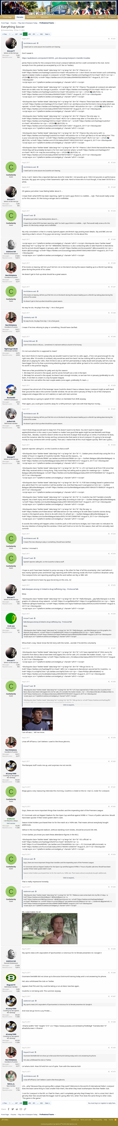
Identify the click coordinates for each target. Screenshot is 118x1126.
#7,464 (113, 887)
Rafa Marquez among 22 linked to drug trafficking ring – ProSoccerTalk (50, 589)
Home (111, 1120)
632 (41, 34)
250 (29, 34)
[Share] (108, 38)
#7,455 (113, 585)
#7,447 (113, 287)
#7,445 (113, 239)
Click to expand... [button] (69, 705)
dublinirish (11, 251)
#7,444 (113, 211)
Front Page (7, 17)
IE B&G (5, 1120)
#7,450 (113, 385)
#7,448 (113, 313)
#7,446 (113, 263)
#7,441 (113, 39)
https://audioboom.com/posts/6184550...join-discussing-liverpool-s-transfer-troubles (56, 58)
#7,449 (113, 337)
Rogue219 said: (29, 1052)
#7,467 (113, 996)
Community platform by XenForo (59, 1124)
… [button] (12, 34)
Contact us (75, 1120)
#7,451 (113, 409)
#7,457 (113, 648)
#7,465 (113, 949)
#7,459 (113, 738)
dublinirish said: (29, 891)
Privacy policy (97, 1120)
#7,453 (113, 534)
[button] (13, 17)
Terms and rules (85, 1120)
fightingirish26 (11, 349)
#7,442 (113, 162)
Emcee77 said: (28, 215)
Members (45, 17)
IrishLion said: (28, 859)
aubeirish (11, 421)
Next (47, 34)
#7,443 (113, 187)
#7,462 (113, 806)
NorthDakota (11, 275)
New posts (1, 20)
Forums (20, 17)
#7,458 (113, 682)
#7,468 (113, 1022)
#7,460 (113, 761)
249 (25, 34)
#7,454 (113, 554)
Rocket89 (11, 397)
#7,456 (113, 614)
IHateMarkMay (8, 30)
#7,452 (113, 445)
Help (105, 1120)
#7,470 (113, 1072)
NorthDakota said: (30, 43)
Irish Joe (11, 626)
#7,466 (113, 973)
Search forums (3, 20)
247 (16, 34)
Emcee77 (11, 51)
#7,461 (113, 787)
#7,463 (113, 854)
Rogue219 (11, 985)
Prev (5, 34)
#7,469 (113, 1048)
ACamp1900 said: (29, 341)
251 (34, 34)
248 (21, 34)
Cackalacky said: (29, 317)
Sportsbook (31, 17)
